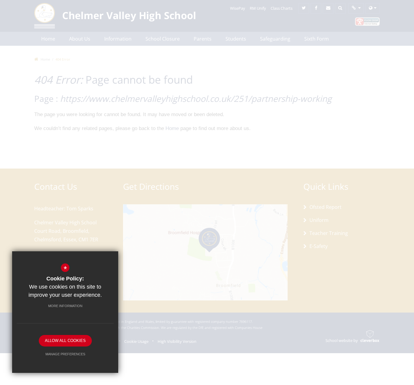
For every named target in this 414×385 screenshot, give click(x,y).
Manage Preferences (65, 354)
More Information (65, 306)
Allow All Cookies (65, 340)
